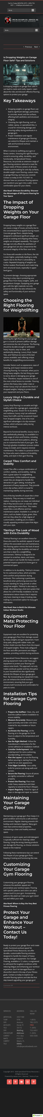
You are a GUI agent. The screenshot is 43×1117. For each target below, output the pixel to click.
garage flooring (12, 175)
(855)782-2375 (22, 3)
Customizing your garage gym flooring (18, 882)
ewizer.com (17, 1076)
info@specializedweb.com (24, 5)
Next (36, 47)
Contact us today (15, 975)
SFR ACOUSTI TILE (6, 1025)
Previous (28, 47)
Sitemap (25, 1076)
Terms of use (34, 1076)
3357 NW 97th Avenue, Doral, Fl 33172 (20, 1022)
